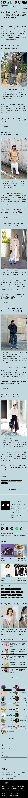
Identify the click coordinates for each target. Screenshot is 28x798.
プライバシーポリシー (7, 776)
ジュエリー (19, 592)
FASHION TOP (14, 489)
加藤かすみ (9, 597)
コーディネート (6, 592)
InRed (12, 786)
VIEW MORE (14, 677)
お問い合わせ (14, 517)
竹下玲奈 (4, 594)
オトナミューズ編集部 (22, 8)
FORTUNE (12, 646)
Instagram (18, 515)
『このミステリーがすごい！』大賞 (9, 795)
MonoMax (4, 792)
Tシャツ (20, 594)
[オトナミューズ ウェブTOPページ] (14, 769)
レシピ (13, 589)
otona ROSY (12, 659)
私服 (3, 589)
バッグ (13, 592)
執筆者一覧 (17, 772)
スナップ (4, 480)
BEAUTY (4, 634)
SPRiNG (11, 790)
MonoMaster (15, 792)
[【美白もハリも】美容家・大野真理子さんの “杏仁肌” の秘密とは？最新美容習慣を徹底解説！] (9, 617)
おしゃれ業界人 (12, 480)
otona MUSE (17, 790)
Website (13, 515)
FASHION (5, 6)
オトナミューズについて (7, 772)
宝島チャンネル (5, 786)
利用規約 (23, 772)
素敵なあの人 (13, 788)
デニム (18, 589)
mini (7, 788)
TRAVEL (11, 672)
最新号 (18, 774)
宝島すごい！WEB (14, 793)
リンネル (20, 788)
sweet (3, 788)
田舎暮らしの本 (5, 793)
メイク (16, 597)
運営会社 (13, 774)
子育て (21, 597)
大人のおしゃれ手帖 (19, 786)
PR (1, 634)
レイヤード (4, 483)
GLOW (23, 790)
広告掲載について (6, 774)
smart (9, 792)
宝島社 (16, 776)
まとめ (19, 480)
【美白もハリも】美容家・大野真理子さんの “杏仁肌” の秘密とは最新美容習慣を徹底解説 (9, 631)
